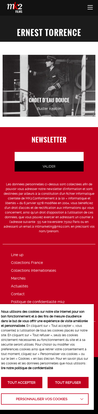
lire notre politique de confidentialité (27, 368)
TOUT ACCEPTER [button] (22, 383)
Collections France (27, 263)
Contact (18, 294)
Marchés (18, 278)
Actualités (19, 286)
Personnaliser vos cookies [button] (41, 399)
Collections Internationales (33, 270)
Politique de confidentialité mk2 (38, 302)
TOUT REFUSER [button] (68, 383)
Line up (17, 255)
